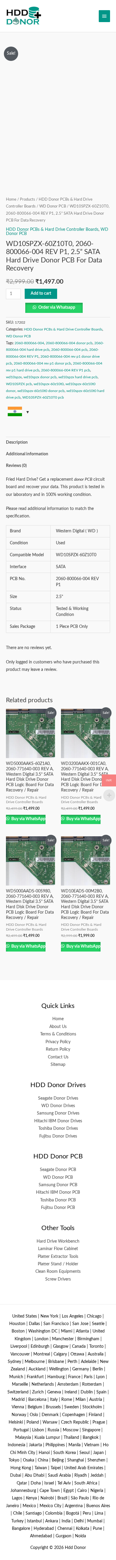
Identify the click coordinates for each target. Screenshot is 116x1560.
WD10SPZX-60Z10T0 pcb (43, 397)
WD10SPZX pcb (19, 384)
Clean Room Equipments (58, 1271)
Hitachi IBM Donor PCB (58, 1192)
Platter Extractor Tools (58, 1257)
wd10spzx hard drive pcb (78, 377)
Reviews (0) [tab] (16, 466)
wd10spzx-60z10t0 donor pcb (41, 391)
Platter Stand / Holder (58, 1264)
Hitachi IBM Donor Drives (58, 1121)
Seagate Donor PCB (58, 1170)
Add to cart (41, 293)
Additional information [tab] (27, 454)
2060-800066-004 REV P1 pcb (65, 370)
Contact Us (58, 1057)
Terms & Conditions (58, 1034)
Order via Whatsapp (56, 307)
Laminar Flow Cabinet (58, 1249)
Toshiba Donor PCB (58, 1200)
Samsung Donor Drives (58, 1113)
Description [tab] (17, 442)
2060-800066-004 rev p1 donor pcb (42, 363)
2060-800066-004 (29, 343)
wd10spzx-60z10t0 (49, 384)
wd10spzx (14, 377)
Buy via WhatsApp (28, 819)
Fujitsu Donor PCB (58, 1208)
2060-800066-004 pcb (69, 349)
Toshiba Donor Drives (58, 1128)
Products (27, 199)
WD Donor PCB (52, 206)
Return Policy (58, 1049)
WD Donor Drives (58, 1106)
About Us (58, 1027)
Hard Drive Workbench (58, 1241)
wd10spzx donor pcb (40, 377)
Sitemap (58, 1065)
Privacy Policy (58, 1042)
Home (11, 199)
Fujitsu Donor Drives (58, 1136)
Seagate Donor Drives (58, 1098)
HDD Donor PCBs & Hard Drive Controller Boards (52, 230)
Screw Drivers (58, 1279)
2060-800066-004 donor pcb (69, 343)
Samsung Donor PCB (58, 1185)
